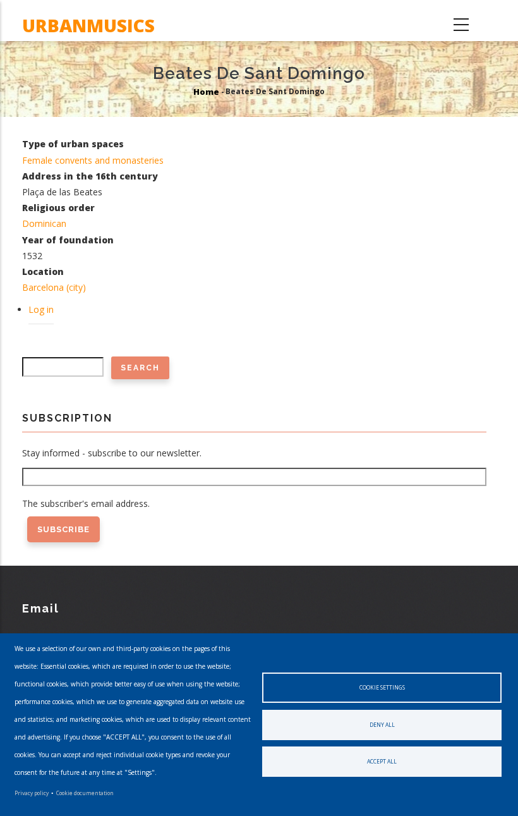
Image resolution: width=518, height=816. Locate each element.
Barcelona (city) (54, 287)
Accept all (382, 761)
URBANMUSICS (88, 25)
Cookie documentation (85, 792)
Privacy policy (32, 792)
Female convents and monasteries (93, 160)
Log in (41, 309)
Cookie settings (382, 687)
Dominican (44, 223)
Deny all (382, 724)
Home (206, 92)
